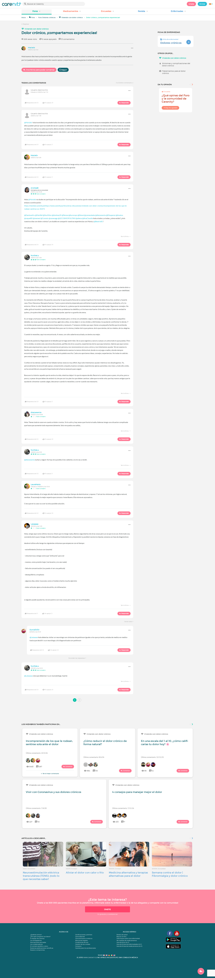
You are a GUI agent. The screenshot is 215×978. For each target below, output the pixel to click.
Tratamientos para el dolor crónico (174, 72)
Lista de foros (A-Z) (123, 942)
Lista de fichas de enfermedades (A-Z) (129, 944)
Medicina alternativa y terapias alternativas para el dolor (128, 874)
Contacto (78, 946)
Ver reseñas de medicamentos (127, 940)
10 (39, 822)
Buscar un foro (121, 936)
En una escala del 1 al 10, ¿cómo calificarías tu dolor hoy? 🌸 (164, 742)
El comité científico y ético (39, 946)
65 (145, 771)
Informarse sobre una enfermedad (128, 938)
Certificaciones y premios (83, 934)
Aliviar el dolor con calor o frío (85, 872)
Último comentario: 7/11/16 (123, 808)
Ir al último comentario (124, 83)
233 (117, 822)
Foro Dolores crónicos (47, 17)
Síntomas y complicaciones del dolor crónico (176, 64)
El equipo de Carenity (37, 938)
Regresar (26, 24)
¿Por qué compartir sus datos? (40, 936)
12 (153, 771)
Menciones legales (81, 940)
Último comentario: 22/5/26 (37, 753)
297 (40, 766)
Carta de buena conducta (83, 938)
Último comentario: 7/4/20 (36, 808)
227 (30, 822)
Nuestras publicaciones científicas (41, 948)
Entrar (202, 4)
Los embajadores (36, 940)
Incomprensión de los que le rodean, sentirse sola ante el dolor (49, 742)
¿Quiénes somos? (36, 934)
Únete (191, 4)
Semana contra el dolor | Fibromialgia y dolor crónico (170, 874)
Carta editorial (80, 936)
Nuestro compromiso (37, 950)
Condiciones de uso (81, 942)
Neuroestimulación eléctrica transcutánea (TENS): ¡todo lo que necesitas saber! (41, 876)
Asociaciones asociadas (38, 942)
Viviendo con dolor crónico (72, 17)
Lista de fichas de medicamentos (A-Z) (129, 946)
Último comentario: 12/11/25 (152, 757)
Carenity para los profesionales (85, 948)
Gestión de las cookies (82, 944)
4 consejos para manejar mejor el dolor (137, 792)
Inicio (24, 17)
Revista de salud (122, 934)
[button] (37, 11)
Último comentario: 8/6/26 (93, 757)
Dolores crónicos (171, 42)
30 (97, 771)
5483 (31, 766)
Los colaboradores (36, 944)
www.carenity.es (90, 957)
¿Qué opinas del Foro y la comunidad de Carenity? (175, 98)
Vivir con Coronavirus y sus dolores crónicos (53, 792)
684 (88, 771)
